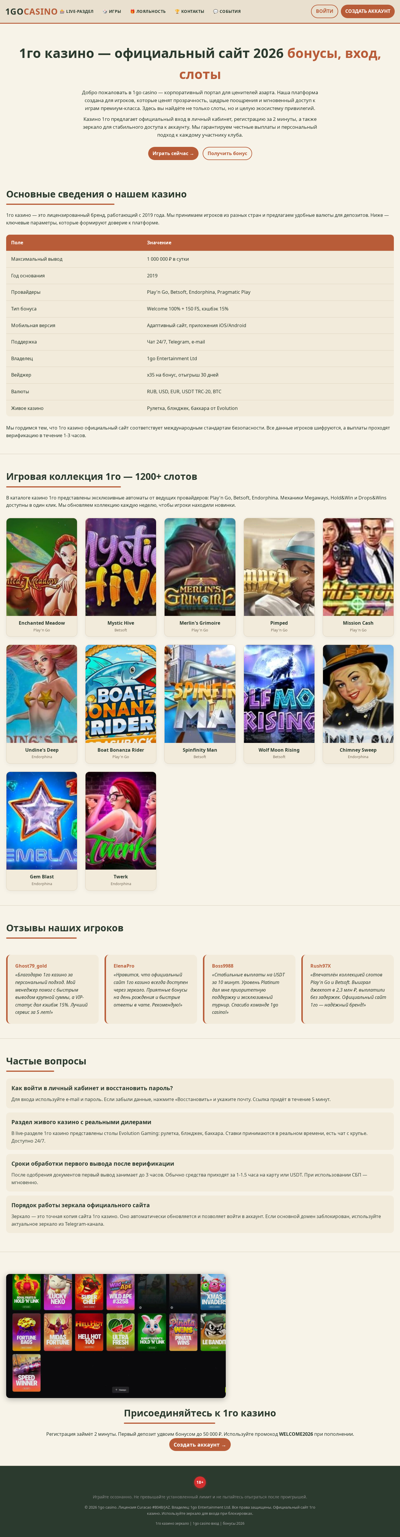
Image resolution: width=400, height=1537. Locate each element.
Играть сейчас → (173, 153)
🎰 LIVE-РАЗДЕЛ (77, 11)
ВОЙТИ (324, 11)
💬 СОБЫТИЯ (227, 11)
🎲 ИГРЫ (111, 11)
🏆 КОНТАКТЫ (189, 11)
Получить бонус (227, 153)
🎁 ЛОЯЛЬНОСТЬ (148, 11)
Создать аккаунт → (200, 1444)
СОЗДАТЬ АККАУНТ (367, 11)
